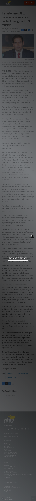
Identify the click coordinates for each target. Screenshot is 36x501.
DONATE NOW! (18, 258)
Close (32, 236)
